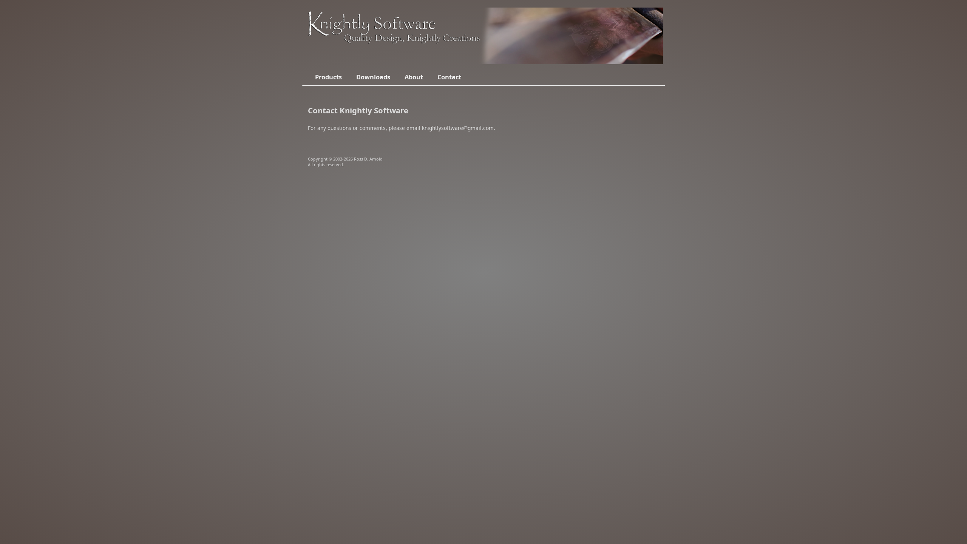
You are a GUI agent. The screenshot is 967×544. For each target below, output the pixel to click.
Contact (449, 77)
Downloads (373, 77)
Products (328, 77)
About (414, 77)
